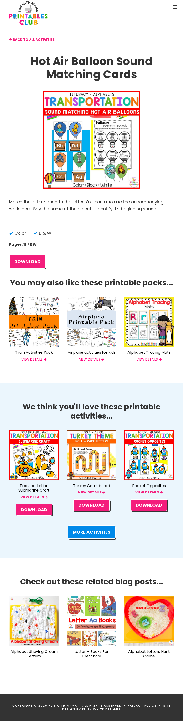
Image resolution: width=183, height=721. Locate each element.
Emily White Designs (101, 709)
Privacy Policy (142, 706)
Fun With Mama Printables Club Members (46, 13)
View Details (32, 497)
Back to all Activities (33, 39)
